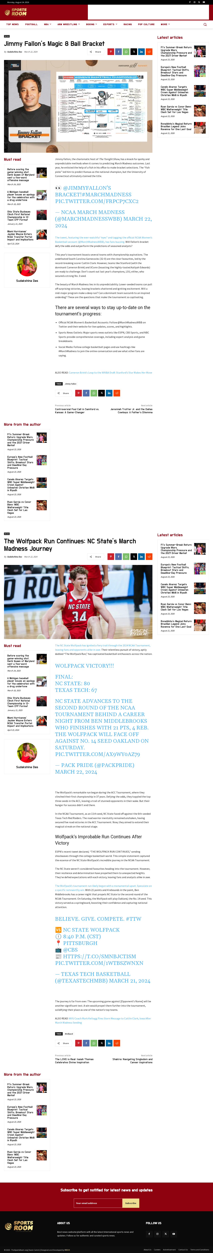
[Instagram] (195, 2)
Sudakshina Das (14, 51)
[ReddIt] (149, 51)
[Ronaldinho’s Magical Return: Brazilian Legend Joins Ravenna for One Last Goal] (200, 128)
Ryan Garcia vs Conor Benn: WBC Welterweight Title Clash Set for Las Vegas (19, 507)
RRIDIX (67, 1250)
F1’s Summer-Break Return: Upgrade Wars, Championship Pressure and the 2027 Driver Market (20, 440)
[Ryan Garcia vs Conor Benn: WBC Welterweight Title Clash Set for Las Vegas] (42, 505)
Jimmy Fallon (70, 383)
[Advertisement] (148, 12)
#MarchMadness (106, 194)
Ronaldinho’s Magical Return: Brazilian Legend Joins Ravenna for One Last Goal (176, 127)
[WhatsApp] (126, 51)
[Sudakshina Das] (27, 266)
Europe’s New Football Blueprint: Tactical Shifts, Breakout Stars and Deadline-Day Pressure (20, 462)
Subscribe (130, 1203)
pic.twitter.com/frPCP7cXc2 (97, 201)
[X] (199, 2)
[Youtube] (204, 2)
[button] (205, 24)
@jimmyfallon (85, 188)
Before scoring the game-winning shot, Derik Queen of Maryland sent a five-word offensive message (20, 175)
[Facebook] (190, 2)
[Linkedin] (141, 51)
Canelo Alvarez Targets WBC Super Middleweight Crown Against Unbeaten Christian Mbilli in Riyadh (21, 485)
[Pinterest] (110, 51)
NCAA (7, 36)
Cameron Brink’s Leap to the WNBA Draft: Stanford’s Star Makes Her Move (110, 372)
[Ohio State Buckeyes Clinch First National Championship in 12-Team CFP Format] (42, 215)
